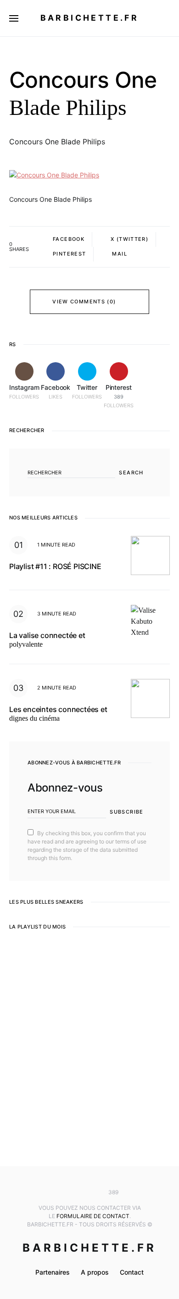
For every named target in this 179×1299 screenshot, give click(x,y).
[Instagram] (62, 1192)
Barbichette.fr (89, 18)
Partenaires (52, 1272)
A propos (95, 1272)
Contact (132, 1272)
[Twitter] (89, 1192)
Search (131, 472)
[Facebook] (76, 1192)
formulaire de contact (92, 1216)
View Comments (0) (84, 301)
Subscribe (126, 812)
